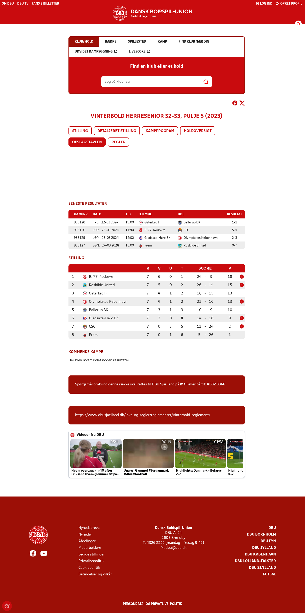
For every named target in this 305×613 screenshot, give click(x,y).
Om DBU (8, 3)
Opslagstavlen (87, 142)
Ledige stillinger (91, 554)
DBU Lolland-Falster (255, 561)
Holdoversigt (198, 131)
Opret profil (291, 3)
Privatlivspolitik (91, 561)
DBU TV (22, 3)
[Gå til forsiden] (152, 13)
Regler (118, 142)
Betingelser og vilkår (95, 574)
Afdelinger (87, 541)
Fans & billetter (45, 3)
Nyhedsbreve (89, 528)
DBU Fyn (268, 541)
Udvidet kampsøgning (94, 51)
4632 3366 (216, 384)
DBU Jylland (264, 548)
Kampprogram (160, 131)
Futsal (269, 574)
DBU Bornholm (261, 534)
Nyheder (85, 534)
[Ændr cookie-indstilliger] (7, 606)
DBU (272, 528)
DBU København (260, 554)
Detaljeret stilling (117, 131)
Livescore (137, 51)
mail (184, 384)
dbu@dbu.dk (176, 548)
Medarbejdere (89, 548)
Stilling (80, 131)
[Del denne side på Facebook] (234, 104)
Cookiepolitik (89, 568)
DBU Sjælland (262, 568)
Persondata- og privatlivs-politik (152, 604)
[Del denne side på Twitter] (242, 104)
